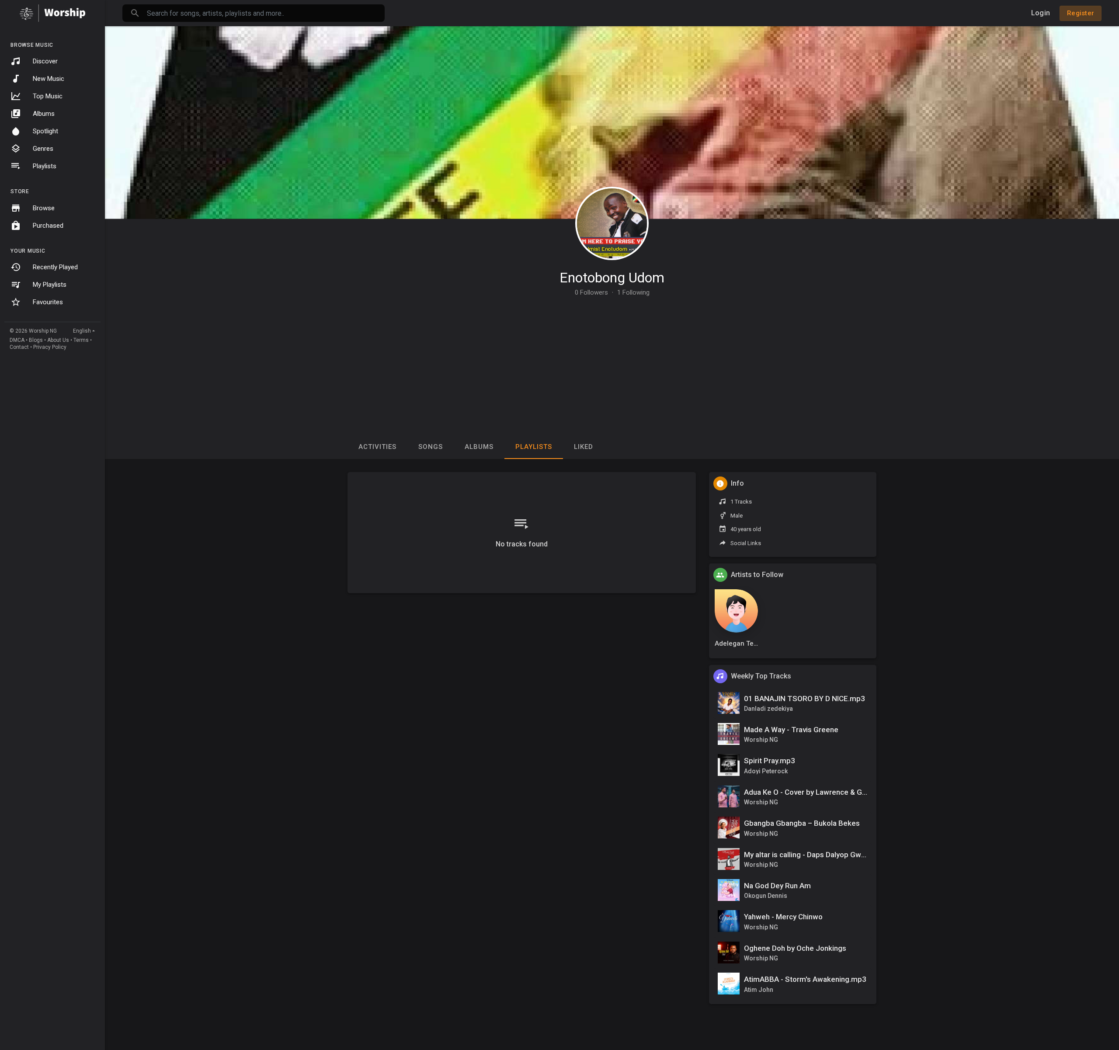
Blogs (36, 340)
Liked (583, 447)
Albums (44, 114)
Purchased (48, 225)
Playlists (44, 166)
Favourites (48, 302)
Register (1080, 13)
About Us (58, 340)
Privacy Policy (49, 347)
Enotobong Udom (612, 277)
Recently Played (55, 267)
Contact (19, 347)
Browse (44, 208)
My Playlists (49, 285)
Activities (377, 447)
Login (1040, 13)
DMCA (17, 340)
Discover (45, 61)
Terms (81, 340)
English (82, 331)
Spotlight (45, 131)
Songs (430, 447)
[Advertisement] (612, 361)
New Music (48, 79)
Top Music (48, 96)
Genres (43, 149)
